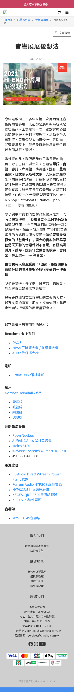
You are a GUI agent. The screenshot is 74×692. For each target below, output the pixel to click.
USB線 (17, 417)
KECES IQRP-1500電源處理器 (34, 494)
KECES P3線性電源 (26, 499)
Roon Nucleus (23, 435)
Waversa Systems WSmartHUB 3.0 (39, 450)
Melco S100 (21, 445)
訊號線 (17, 406)
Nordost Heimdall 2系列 (23, 392)
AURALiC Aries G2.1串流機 (32, 440)
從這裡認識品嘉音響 (37, 546)
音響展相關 (42, 20)
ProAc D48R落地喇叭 (28, 374)
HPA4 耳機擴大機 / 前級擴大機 (35, 347)
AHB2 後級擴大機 (25, 352)
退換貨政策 (37, 576)
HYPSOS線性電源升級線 (30, 489)
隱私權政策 (37, 586)
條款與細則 (37, 581)
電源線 (17, 401)
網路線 (17, 411)
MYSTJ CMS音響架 (26, 517)
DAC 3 (16, 342)
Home (8, 20)
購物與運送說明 (37, 571)
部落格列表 (23, 20)
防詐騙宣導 (37, 550)
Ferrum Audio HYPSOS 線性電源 (37, 484)
